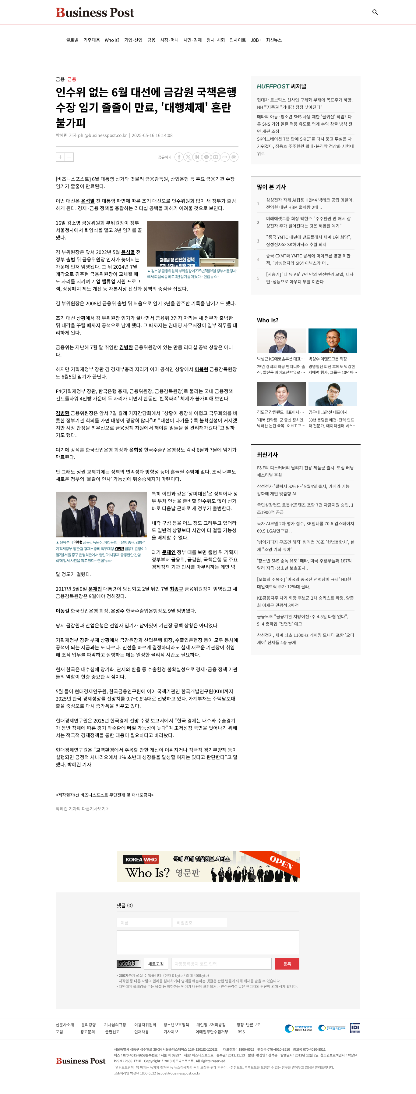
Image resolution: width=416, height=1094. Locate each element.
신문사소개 (68, 1025)
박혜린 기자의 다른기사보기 (81, 808)
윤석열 (88, 200)
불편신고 (116, 1032)
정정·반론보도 (249, 1025)
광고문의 (89, 1032)
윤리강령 (92, 1025)
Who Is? (112, 40)
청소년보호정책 (180, 1025)
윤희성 (136, 449)
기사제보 (176, 1032)
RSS (241, 1032)
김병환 (126, 347)
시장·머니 (169, 40)
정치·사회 (215, 40)
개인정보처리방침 (216, 1025)
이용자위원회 (149, 1025)
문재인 (169, 552)
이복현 (201, 369)
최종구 (176, 588)
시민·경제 (192, 40)
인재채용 (145, 1032)
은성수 (118, 610)
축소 (69, 157)
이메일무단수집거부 (213, 1032)
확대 (60, 157)
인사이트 (238, 40)
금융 (151, 40)
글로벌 (72, 40)
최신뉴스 (274, 40)
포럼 (65, 1032)
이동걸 (62, 610)
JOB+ (256, 40)
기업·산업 (133, 40)
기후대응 (91, 40)
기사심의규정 (119, 1025)
